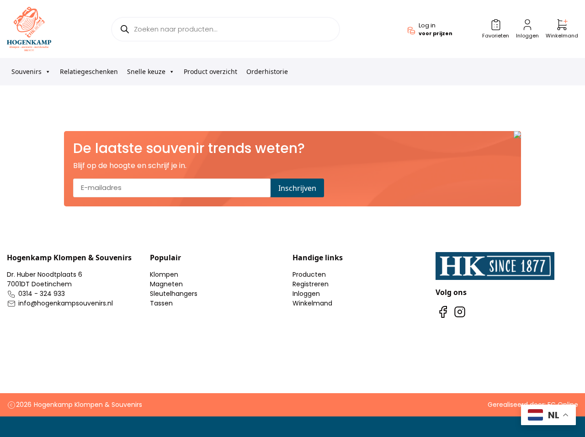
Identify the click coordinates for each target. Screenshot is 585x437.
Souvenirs (26, 71)
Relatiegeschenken (89, 71)
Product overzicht (210, 71)
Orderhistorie (267, 71)
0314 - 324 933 (41, 293)
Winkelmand (312, 303)
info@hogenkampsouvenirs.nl (65, 303)
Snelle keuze (146, 71)
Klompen (164, 274)
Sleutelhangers (173, 293)
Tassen (161, 303)
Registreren (310, 284)
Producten (309, 274)
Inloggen (306, 293)
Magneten (166, 284)
